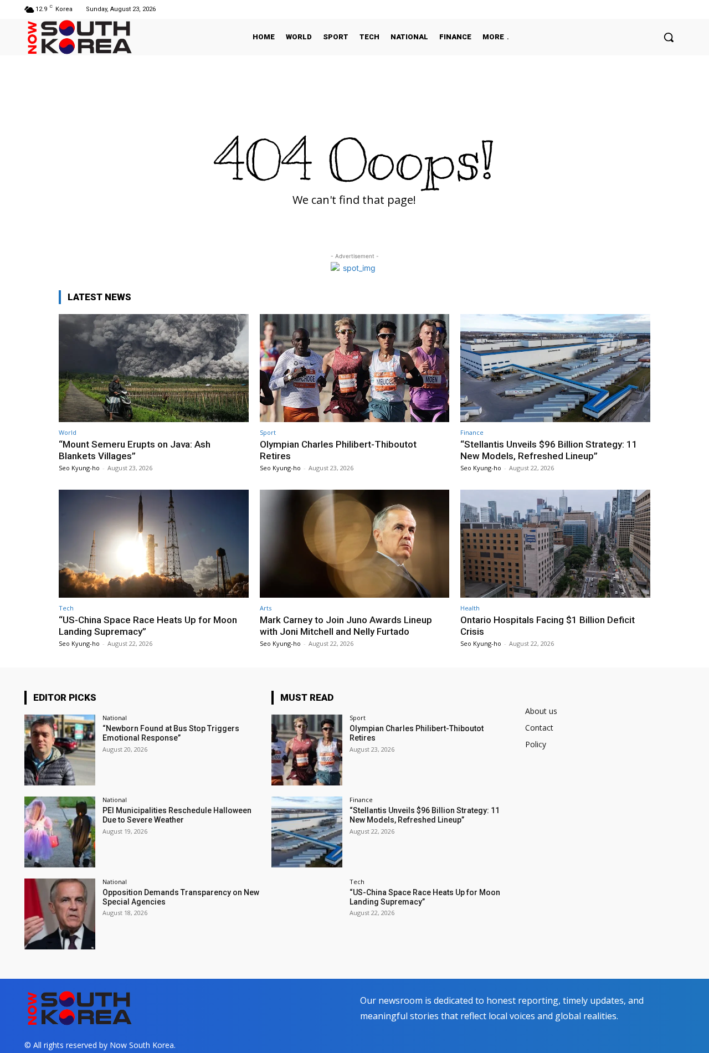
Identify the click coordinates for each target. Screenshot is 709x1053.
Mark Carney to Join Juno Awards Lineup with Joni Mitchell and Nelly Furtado (346, 625)
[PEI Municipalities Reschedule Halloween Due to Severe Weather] (59, 832)
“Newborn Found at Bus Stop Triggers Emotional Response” (170, 733)
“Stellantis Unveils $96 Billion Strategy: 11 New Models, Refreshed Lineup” (549, 450)
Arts (265, 608)
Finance (472, 432)
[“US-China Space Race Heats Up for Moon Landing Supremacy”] (154, 544)
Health (470, 608)
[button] (669, 37)
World (67, 432)
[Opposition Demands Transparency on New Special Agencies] (59, 914)
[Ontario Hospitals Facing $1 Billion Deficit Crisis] (555, 544)
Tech (66, 608)
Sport (268, 432)
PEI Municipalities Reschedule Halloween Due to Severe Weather (176, 815)
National (114, 718)
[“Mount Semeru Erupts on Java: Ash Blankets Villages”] (154, 368)
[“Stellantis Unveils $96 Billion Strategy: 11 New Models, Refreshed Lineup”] (555, 368)
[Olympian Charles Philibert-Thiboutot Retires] (355, 368)
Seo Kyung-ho (79, 468)
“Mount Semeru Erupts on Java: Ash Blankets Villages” (134, 450)
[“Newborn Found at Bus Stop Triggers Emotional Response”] (59, 750)
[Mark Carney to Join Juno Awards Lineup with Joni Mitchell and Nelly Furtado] (355, 544)
